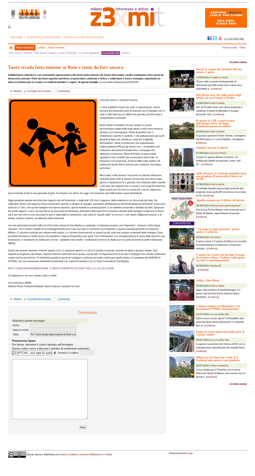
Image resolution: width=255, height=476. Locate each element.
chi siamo (16, 37)
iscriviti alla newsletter (43, 37)
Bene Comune (56, 47)
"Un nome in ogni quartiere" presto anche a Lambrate (217, 230)
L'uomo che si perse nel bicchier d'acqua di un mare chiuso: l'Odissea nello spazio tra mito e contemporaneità (220, 257)
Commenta (64, 91)
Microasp (188, 453)
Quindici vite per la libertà (212, 147)
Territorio (28, 53)
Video (242, 47)
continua (216, 88)
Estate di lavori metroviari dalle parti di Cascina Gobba (220, 333)
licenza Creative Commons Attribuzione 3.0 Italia (86, 454)
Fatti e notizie (15, 53)
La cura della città (110, 53)
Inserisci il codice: (69, 352)
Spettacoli (216, 265)
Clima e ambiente (220, 365)
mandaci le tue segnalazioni (84, 37)
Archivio (125, 53)
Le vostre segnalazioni (89, 53)
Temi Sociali (40, 53)
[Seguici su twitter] (215, 37)
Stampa (17, 91)
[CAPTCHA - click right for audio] (32, 353)
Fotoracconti (229, 47)
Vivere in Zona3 (25, 47)
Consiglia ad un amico (39, 91)
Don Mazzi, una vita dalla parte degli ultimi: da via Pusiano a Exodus (218, 96)
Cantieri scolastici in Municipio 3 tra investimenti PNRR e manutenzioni (218, 307)
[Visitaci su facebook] (9, 26)
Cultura (41, 47)
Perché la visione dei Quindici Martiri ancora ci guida (219, 71)
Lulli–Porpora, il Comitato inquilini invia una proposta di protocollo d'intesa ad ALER (221, 176)
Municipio (72, 53)
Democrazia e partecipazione (225, 205)
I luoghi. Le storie (56, 53)
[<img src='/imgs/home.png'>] (11, 48)
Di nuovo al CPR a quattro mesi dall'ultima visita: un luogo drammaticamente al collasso (215, 123)
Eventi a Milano (219, 153)
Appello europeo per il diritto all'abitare (220, 200)
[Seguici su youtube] (220, 37)
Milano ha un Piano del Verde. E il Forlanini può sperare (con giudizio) (218, 359)
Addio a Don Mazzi (207, 280)
